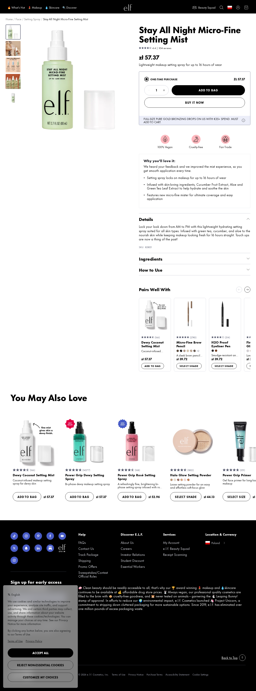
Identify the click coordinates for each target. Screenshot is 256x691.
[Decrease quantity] (148, 90)
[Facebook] (50, 536)
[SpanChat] (26, 548)
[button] (78, 80)
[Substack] (50, 548)
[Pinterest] (38, 536)
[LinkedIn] (38, 548)
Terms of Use (118, 674)
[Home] (128, 7)
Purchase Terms (154, 674)
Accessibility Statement (177, 674)
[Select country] (230, 7)
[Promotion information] (243, 120)
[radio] (146, 79)
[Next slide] (247, 290)
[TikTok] (14, 536)
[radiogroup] (194, 98)
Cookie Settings (200, 674)
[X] (14, 548)
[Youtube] (62, 536)
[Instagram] (26, 536)
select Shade (189, 366)
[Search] (221, 7)
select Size (236, 497)
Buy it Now (194, 102)
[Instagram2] (14, 560)
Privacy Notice (136, 674)
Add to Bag (208, 90)
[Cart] (246, 7)
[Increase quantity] (163, 90)
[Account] (238, 7)
